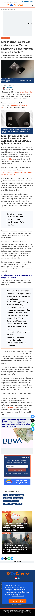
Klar (5, 495)
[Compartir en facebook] (33, 416)
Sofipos (18, 504)
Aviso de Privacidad (17, 604)
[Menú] (32, 5)
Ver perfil (9, 89)
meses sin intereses (11, 501)
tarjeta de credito (16, 495)
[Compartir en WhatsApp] (33, 425)
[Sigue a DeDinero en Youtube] (16, 578)
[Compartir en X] (33, 420)
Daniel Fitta (8, 504)
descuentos (18, 498)
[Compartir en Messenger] (33, 429)
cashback (7, 498)
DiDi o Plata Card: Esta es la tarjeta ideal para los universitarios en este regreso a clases (16, 526)
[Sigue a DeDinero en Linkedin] (19, 578)
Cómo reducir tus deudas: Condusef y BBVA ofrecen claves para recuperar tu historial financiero (15, 548)
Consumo (6, 511)
